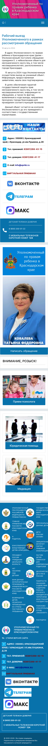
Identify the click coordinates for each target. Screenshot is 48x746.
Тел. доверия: (23, 157)
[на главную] (4, 23)
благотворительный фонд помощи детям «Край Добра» (21, 548)
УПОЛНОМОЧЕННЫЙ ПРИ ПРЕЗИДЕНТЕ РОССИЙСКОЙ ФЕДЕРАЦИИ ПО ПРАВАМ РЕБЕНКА (20, 512)
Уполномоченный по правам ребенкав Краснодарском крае (27, 9)
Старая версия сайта (16, 638)
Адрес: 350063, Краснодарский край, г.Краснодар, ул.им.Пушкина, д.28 (23, 647)
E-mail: (18, 165)
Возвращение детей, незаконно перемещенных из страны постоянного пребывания (18, 604)
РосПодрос (41, 620)
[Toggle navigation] (43, 22)
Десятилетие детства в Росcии (42, 574)
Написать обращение (24, 351)
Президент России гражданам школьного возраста (17, 559)
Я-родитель (16, 538)
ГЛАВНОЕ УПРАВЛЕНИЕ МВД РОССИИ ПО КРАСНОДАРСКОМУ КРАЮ (19, 525)
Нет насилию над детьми (16, 572)
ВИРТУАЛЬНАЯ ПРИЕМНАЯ (21, 173)
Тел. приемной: (24, 149)
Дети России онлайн (39, 534)
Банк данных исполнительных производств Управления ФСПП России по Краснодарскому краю (20, 586)
